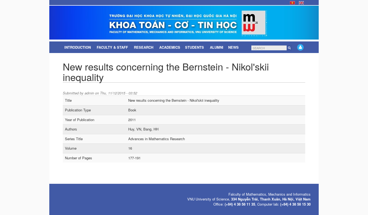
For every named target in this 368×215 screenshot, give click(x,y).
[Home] (184, 23)
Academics (169, 47)
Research (144, 47)
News (234, 47)
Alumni (216, 47)
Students (195, 47)
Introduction (78, 47)
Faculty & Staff (113, 47)
